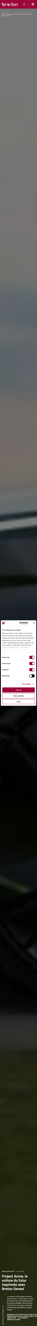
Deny (18, 701)
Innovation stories (17, 12)
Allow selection (18, 696)
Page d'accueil (6, 12)
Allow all (19, 690)
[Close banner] (34, 623)
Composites (11, 1318)
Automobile (22, 1318)
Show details (26, 684)
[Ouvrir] (33, 4)
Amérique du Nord (13, 1319)
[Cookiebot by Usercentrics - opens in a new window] (22, 623)
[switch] (32, 663)
